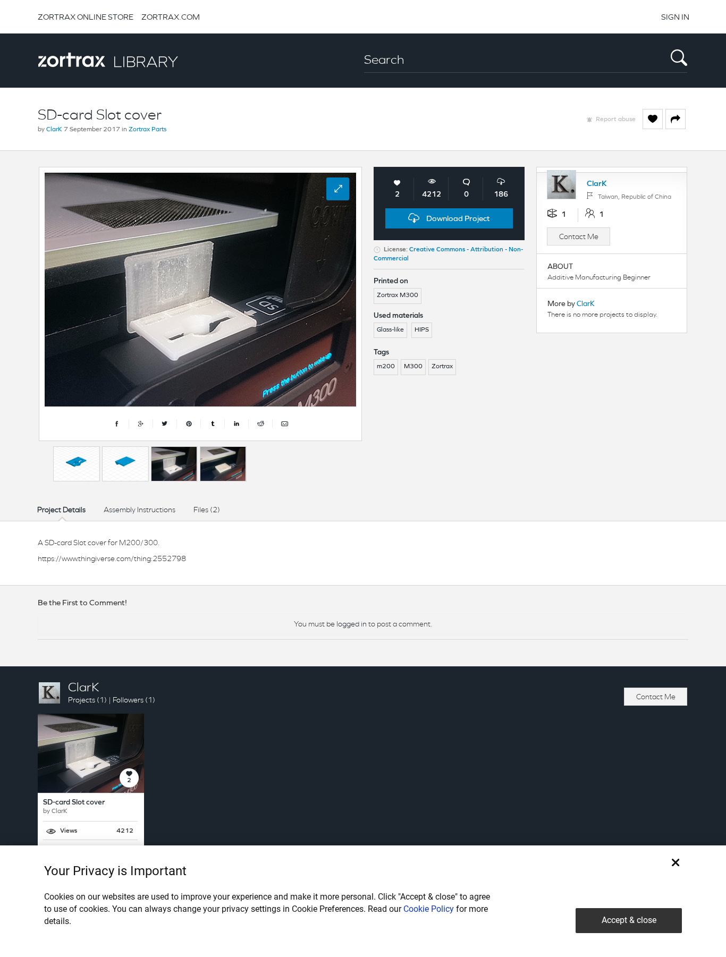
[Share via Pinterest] (189, 423)
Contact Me (578, 236)
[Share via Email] (284, 423)
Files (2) (206, 509)
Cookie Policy (428, 909)
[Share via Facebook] (117, 423)
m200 (386, 366)
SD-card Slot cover (74, 803)
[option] (76, 463)
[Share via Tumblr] (213, 423)
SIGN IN (675, 16)
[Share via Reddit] (261, 423)
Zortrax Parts (147, 129)
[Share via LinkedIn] (237, 423)
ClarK (54, 129)
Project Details (61, 509)
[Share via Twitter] (165, 423)
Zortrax (442, 366)
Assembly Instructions (139, 509)
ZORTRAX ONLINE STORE (85, 16)
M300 (413, 366)
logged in (351, 624)
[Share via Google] (141, 423)
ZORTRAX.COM (170, 16)
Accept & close (629, 920)
